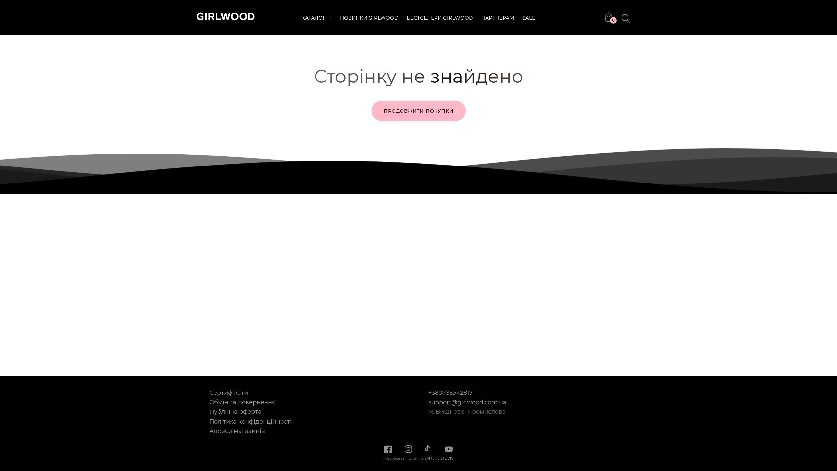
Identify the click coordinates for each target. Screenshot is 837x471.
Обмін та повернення (242, 402)
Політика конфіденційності (250, 421)
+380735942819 (450, 392)
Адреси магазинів (237, 431)
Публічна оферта (235, 411)
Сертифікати (228, 392)
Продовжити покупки (418, 111)
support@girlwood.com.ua (467, 402)
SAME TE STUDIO (439, 458)
